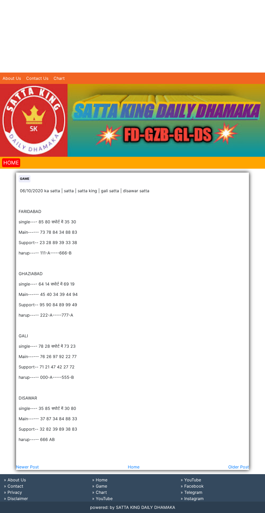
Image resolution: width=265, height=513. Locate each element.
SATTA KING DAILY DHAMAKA (145, 507)
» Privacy (13, 492)
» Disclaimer (16, 498)
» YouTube (102, 498)
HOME (11, 163)
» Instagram (192, 498)
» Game (99, 486)
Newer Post (27, 466)
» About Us (15, 479)
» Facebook (192, 486)
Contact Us (37, 78)
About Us (12, 78)
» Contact (13, 486)
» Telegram (191, 492)
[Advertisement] (132, 36)
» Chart (99, 492)
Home (133, 466)
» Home (99, 479)
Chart (59, 78)
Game (24, 179)
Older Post (238, 466)
